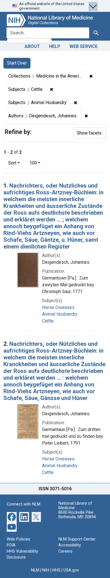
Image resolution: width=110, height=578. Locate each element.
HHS (56, 570)
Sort (12, 163)
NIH (45, 570)
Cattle (48, 321)
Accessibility (69, 545)
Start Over (17, 63)
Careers (65, 551)
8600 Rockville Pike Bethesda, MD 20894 (77, 514)
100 (36, 163)
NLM (35, 570)
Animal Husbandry (60, 314)
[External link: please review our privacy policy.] (12, 516)
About (32, 46)
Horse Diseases (58, 307)
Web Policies (18, 539)
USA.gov (71, 570)
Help (54, 46)
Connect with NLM (23, 504)
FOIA (11, 545)
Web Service (83, 46)
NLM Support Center (77, 539)
